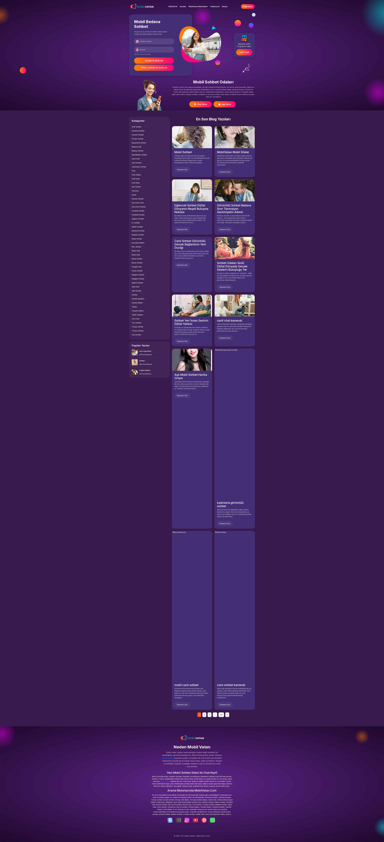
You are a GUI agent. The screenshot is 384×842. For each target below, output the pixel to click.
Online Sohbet (137, 271)
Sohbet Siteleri (137, 303)
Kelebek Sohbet (138, 235)
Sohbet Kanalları (138, 299)
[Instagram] (187, 820)
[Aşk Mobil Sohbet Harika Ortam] (192, 360)
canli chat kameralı (229, 320)
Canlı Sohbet (137, 163)
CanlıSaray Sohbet (139, 167)
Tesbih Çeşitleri (137, 315)
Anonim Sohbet (138, 135)
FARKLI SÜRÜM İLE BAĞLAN (154, 67)
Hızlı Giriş (248, 6)
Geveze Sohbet (137, 199)
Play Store (202, 104)
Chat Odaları (136, 175)
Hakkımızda (214, 6)
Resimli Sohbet (137, 283)
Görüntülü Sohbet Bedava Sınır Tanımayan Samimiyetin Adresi (234, 209)
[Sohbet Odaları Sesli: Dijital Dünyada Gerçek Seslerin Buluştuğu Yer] (235, 248)
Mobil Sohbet (137, 259)
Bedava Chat (136, 147)
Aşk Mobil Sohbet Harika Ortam (190, 376)
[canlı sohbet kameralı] (235, 606)
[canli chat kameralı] (235, 305)
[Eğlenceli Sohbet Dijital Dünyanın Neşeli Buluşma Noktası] (192, 190)
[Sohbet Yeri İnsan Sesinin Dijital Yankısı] (192, 305)
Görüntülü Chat (138, 203)
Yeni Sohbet (136, 335)
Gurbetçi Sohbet (138, 211)
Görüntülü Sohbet (139, 207)
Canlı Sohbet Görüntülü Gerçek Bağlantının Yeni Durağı (190, 244)
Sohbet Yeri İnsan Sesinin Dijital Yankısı (191, 322)
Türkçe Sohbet (137, 327)
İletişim (225, 6)
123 (221, 715)
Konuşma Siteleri (138, 243)
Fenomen (135, 191)
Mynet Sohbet (137, 263)
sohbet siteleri (168, 758)
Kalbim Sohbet (137, 227)
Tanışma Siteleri (138, 311)
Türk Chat (135, 319)
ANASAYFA (172, 6)
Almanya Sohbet (138, 131)
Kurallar (183, 6)
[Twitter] (178, 820)
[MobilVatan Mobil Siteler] (235, 137)
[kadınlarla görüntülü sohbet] (235, 424)
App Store (226, 104)
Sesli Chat (135, 287)
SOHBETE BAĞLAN (154, 60)
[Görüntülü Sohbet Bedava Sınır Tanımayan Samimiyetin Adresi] (235, 190)
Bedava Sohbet (137, 151)
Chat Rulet (136, 179)
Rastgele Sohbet (138, 279)
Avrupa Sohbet (137, 139)
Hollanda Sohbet (138, 215)
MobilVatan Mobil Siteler (198, 6)
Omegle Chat (136, 267)
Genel (134, 195)
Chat (133, 171)
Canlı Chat (136, 159)
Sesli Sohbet (136, 291)
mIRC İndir (244, 52)
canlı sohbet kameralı (231, 685)
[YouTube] (195, 820)
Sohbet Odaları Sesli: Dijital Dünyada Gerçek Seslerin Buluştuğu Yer (232, 266)
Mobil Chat (136, 251)
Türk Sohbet (136, 323)
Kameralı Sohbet (138, 231)
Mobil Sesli (136, 255)
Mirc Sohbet (136, 247)
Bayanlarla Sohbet (139, 143)
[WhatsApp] (212, 820)
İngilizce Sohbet (138, 219)
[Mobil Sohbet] (192, 137)
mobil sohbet (165, 781)
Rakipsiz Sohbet (138, 275)
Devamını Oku (182, 170)
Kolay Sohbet (137, 239)
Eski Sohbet (136, 187)
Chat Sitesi (136, 183)
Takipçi (134, 307)
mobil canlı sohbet (186, 685)
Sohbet (134, 295)
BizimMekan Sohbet (139, 155)
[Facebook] (170, 820)
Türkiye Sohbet (137, 331)
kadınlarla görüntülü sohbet (230, 504)
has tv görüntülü (145, 351)
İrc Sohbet (136, 223)
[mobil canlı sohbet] (192, 606)
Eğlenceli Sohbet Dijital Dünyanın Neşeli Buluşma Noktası (191, 209)
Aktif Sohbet (136, 127)
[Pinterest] (204, 820)
